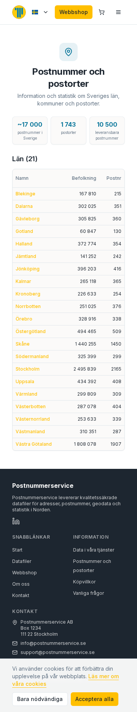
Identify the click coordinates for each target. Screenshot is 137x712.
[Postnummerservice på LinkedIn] (16, 521)
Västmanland (30, 431)
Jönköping (28, 269)
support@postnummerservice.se (58, 652)
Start (17, 550)
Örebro (24, 319)
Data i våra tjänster (93, 550)
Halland (24, 244)
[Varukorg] (101, 12)
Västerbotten (31, 406)
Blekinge (25, 193)
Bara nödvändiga (40, 699)
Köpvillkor (84, 582)
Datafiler (21, 561)
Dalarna (24, 206)
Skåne (23, 344)
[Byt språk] (40, 12)
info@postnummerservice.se (53, 643)
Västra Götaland (34, 444)
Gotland (24, 231)
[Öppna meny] (118, 12)
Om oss (21, 584)
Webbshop (73, 12)
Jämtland (26, 256)
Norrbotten (28, 306)
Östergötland (31, 331)
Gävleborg (28, 219)
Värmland (26, 394)
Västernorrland (33, 419)
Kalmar (23, 281)
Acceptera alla (94, 699)
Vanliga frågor (88, 593)
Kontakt (20, 595)
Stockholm (28, 369)
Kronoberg (28, 294)
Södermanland (32, 356)
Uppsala (25, 381)
